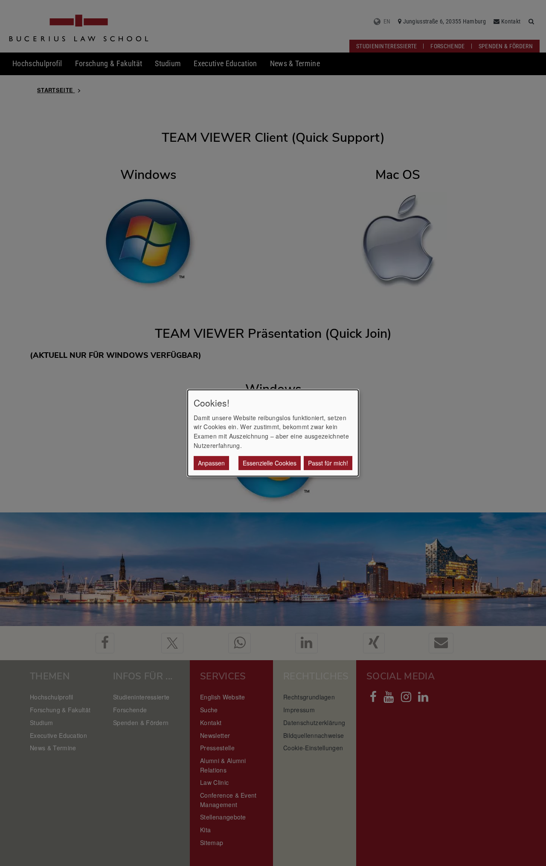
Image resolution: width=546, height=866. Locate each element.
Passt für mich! (328, 463)
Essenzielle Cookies (269, 463)
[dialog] (273, 433)
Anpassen (211, 463)
